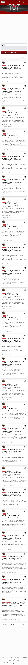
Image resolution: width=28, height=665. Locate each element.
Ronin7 (3, 68)
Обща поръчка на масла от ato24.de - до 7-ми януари (13, 536)
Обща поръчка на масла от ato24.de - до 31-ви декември (13, 557)
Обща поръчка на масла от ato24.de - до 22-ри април (13, 293)
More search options (9, 48)
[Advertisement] (14, 28)
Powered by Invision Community (14, 660)
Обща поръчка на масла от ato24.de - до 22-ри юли (13, 134)
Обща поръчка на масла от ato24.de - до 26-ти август (13, 111)
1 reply (10, 126)
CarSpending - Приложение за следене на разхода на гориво (14, 662)
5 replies (10, 194)
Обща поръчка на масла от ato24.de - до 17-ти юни (13, 202)
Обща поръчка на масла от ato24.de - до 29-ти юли (13, 89)
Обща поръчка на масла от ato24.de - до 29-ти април (13, 271)
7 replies (11, 549)
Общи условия (17, 657)
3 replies (10, 103)
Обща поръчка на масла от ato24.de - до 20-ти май (13, 225)
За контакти (24, 657)
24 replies (14, 619)
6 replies (10, 81)
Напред (23, 55)
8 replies (10, 399)
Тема (11, 657)
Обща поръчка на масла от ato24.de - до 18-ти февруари (13, 471)
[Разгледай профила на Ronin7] (3, 62)
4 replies (9, 172)
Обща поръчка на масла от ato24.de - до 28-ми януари (13, 493)
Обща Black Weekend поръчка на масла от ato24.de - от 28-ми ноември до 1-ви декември (13, 603)
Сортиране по (23, 57)
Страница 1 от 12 (14, 55)
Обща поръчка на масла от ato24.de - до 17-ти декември (13, 580)
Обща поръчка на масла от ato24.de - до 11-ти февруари (13, 450)
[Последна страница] (26, 55)
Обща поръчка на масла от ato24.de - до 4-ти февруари (13, 429)
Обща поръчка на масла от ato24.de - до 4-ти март (13, 407)
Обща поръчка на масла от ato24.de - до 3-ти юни (13, 248)
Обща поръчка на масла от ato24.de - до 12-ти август (13, 66)
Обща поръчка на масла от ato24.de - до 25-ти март (13, 362)
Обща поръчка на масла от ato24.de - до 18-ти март (13, 384)
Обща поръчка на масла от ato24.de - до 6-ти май (13, 316)
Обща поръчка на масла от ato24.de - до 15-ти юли (13, 157)
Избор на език (4, 657)
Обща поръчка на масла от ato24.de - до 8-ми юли (13, 180)
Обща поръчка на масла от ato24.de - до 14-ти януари (13, 514)
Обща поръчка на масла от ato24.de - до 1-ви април (13, 339)
